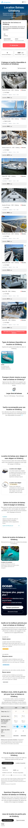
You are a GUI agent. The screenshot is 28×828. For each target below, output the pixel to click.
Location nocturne (7, 763)
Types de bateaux (7, 820)
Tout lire (13, 17)
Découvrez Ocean (13, 611)
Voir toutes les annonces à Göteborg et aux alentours (14, 332)
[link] (7, 360)
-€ (25, 2)
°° (8, 711)
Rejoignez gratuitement (12, 607)
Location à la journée (20, 763)
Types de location (20, 820)
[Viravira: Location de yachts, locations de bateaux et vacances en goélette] (5, 2)
